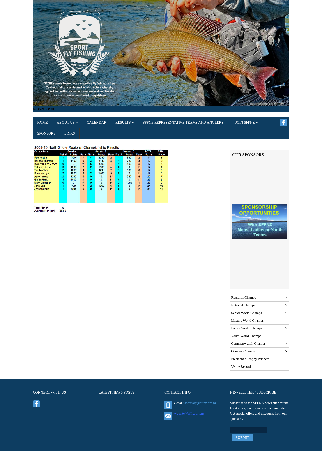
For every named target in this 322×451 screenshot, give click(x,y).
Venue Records (241, 366)
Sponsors (46, 133)
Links (69, 133)
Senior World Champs (246, 313)
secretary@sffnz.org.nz (200, 403)
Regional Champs (243, 297)
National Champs (243, 305)
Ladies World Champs (246, 328)
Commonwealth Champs (248, 343)
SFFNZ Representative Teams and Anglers (183, 122)
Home (42, 122)
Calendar (96, 122)
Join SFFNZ (245, 122)
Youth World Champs (246, 336)
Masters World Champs (247, 320)
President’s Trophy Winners (250, 359)
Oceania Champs (243, 351)
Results (123, 122)
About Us (66, 122)
